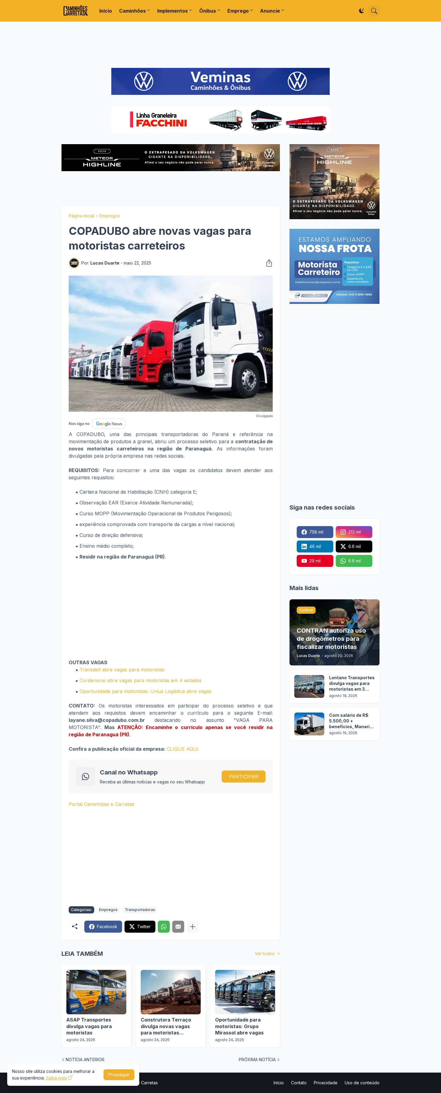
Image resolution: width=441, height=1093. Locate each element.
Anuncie (270, 11)
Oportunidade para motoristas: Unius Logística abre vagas (146, 691)
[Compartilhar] (267, 263)
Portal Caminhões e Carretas (101, 804)
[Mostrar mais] (193, 927)
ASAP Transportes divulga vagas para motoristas (89, 1026)
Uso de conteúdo (362, 1082)
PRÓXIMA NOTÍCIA (257, 1059)
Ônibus (207, 11)
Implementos (172, 11)
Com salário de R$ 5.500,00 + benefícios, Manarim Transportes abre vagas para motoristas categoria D (351, 721)
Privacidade (326, 1082)
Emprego (238, 11)
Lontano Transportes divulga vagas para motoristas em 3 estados (352, 683)
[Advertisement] (220, 44)
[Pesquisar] (374, 10)
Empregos (110, 215)
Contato (299, 1082)
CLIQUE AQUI (183, 749)
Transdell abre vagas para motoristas (122, 670)
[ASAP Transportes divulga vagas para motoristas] (96, 992)
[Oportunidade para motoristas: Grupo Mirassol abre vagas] (245, 992)
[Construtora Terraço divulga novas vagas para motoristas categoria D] (171, 992)
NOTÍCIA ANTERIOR (85, 1059)
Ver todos (264, 953)
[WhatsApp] (164, 927)
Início (105, 11)
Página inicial (81, 215)
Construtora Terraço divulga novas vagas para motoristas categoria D (166, 1026)
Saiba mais (56, 1077)
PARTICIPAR (243, 777)
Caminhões (132, 11)
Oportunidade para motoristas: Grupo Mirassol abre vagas (239, 1026)
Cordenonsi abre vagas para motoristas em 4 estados (141, 680)
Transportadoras (140, 909)
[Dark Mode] (361, 10)
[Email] (178, 927)
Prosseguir (119, 1074)
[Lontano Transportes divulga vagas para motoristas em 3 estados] (309, 686)
